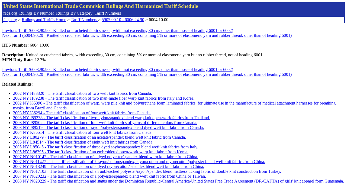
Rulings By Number (36, 13)
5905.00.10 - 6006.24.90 (123, 19)
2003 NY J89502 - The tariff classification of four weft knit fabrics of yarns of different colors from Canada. (105, 122)
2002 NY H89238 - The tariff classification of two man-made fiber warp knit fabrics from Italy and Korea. (104, 98)
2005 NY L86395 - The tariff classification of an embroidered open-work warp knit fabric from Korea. (100, 152)
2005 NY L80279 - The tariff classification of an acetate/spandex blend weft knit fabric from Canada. (99, 137)
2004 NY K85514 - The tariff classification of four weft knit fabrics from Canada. (83, 132)
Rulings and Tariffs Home (44, 19)
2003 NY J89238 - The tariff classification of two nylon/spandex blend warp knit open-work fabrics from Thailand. (111, 117)
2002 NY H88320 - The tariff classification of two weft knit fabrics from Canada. (82, 93)
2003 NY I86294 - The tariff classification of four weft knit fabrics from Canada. (82, 112)
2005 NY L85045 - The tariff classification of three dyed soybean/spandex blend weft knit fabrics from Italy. (105, 147)
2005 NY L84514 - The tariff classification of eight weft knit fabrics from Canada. (83, 142)
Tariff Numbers (108, 13)
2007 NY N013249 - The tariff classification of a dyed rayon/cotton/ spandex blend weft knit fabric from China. (108, 166)
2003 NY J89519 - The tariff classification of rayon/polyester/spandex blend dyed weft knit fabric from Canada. (108, 127)
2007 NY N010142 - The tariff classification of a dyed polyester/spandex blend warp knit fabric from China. (105, 156)
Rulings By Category (74, 13)
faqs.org (10, 13)
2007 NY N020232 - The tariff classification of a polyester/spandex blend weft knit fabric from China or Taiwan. (109, 176)
